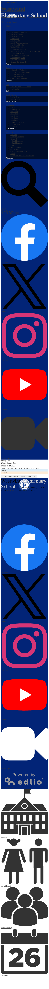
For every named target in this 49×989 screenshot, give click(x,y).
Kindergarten (15, 110)
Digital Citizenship (17, 47)
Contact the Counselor (18, 62)
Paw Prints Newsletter (18, 49)
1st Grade (14, 112)
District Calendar (16, 34)
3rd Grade (14, 116)
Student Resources (17, 74)
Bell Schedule (15, 147)
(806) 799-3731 (12, 490)
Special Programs (17, 122)
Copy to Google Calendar (10, 468)
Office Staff (14, 149)
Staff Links (14, 89)
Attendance (14, 39)
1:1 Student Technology (19, 32)
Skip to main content (8, 2)
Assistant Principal (17, 137)
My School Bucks (17, 45)
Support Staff (15, 124)
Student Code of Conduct (20, 72)
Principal (13, 135)
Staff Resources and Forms (20, 87)
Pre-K (12, 107)
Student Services (16, 76)
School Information (17, 143)
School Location (16, 141)
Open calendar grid (28, 476)
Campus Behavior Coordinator (22, 156)
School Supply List (17, 58)
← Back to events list (10, 476)
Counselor (14, 139)
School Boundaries (17, 60)
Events (3, 470)
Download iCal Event (31, 468)
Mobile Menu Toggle (9, 22)
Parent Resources (16, 37)
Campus (4, 472)
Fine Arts (13, 126)
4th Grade (14, 118)
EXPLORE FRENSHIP (10, 213)
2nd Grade (14, 114)
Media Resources (16, 97)
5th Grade (14, 120)
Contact (13, 145)
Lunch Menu (15, 41)
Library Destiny (16, 99)
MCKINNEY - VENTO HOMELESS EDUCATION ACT (25, 52)
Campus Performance (18, 152)
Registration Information (19, 56)
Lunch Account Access (19, 43)
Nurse (12, 154)
